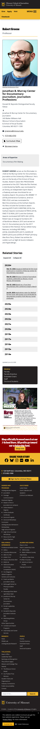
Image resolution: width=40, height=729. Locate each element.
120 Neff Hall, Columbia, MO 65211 (17, 471)
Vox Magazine (7, 572)
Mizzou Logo (3, 4)
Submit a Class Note (28, 557)
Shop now (20, 448)
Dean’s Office (5, 654)
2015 (7, 349)
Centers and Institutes (8, 577)
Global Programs (7, 574)
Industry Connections (8, 683)
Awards (4, 666)
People (22, 636)
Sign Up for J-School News (20, 479)
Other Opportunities (8, 623)
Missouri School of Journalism (17, 3)
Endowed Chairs (10, 376)
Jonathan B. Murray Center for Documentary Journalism (18, 94)
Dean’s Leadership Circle (27, 547)
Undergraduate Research (9, 644)
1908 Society (25, 550)
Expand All (7, 258)
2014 (7, 354)
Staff (6, 379)
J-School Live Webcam (26, 495)
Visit (15, 11)
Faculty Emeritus (10, 374)
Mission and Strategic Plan (10, 664)
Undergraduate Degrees (9, 490)
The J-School (6, 652)
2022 (7, 319)
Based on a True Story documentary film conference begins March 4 (22, 286)
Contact (4, 688)
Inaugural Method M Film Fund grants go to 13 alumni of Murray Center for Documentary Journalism (22, 271)
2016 (7, 344)
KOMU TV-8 (6, 557)
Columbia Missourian (9, 552)
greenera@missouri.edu (14, 131)
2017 (7, 339)
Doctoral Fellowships (9, 520)
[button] (22, 724)
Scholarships (5, 527)
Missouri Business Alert (10, 560)
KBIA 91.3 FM (7, 555)
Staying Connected (25, 567)
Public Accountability (8, 686)
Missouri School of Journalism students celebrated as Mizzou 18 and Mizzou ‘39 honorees (21, 278)
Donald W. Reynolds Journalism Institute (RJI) (9, 613)
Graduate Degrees (7, 500)
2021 (7, 324)
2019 (7, 334)
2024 (7, 308)
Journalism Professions (16, 98)
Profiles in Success (25, 560)
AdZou (5, 550)
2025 (7, 304)
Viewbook (6, 17)
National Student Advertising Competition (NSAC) (9, 567)
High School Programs (8, 529)
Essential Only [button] (8, 724)
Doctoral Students (11, 381)
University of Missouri (13, 5)
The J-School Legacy (7, 661)
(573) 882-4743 (10, 136)
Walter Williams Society (29, 552)
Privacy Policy (7, 719)
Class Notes (23, 555)
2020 (7, 329)
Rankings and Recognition (9, 659)
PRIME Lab (5, 641)
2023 (7, 314)
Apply (9, 11)
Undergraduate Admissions (10, 525)
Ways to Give (24, 545)
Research (5, 636)
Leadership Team (7, 657)
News (3, 639)
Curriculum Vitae (13, 141)
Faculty (7, 372)
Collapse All (17, 258)
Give (3, 11)
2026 (7, 265)
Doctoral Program (8, 517)
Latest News (23, 488)
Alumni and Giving (27, 542)
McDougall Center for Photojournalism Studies (9, 586)
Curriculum (5, 522)
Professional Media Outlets (10, 547)
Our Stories (24, 485)
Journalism (6, 493)
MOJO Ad (6, 562)
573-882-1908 (8, 473)
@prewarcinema (11, 146)
